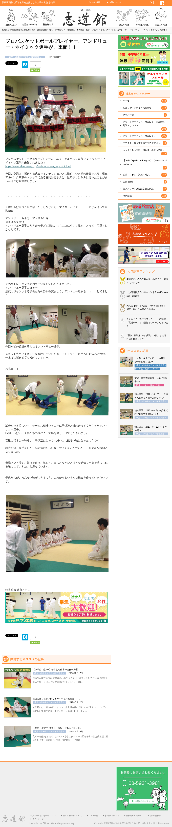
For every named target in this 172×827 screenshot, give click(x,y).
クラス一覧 (93, 816)
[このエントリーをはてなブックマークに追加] (25, 66)
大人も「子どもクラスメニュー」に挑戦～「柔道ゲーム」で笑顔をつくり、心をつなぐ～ (147, 322)
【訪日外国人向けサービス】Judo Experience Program (147, 294)
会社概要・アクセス (134, 816)
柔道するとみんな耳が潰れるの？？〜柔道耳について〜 (147, 281)
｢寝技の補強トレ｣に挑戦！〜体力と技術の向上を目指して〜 (147, 337)
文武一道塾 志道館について (44, 816)
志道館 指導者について (72, 816)
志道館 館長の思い (11, 17)
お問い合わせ (115, 2)
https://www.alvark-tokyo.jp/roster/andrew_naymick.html (38, 166)
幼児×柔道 (124, 17)
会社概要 (96, 2)
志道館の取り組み (112, 816)
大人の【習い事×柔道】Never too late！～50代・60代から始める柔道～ (147, 307)
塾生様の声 (48, 17)
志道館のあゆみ (29, 17)
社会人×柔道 (161, 17)
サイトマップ (37, 819)
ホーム (86, 17)
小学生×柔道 (142, 17)
